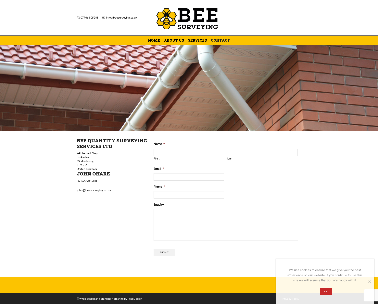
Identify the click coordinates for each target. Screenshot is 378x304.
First (156, 158)
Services (197, 40)
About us (174, 40)
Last (230, 158)
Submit (164, 252)
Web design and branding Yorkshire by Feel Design (111, 298)
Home (154, 40)
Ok (326, 291)
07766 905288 (87, 181)
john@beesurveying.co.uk (94, 190)
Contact (220, 40)
